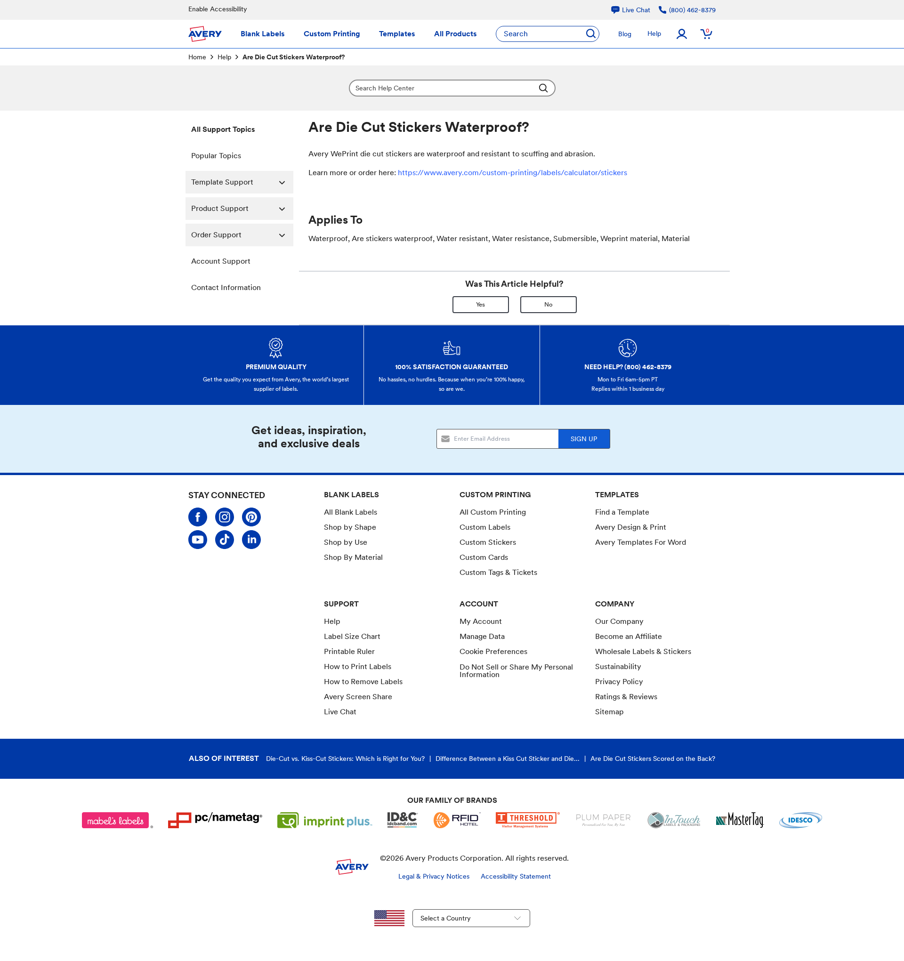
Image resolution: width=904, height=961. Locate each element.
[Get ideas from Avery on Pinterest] (251, 517)
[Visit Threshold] (528, 820)
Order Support (216, 234)
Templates (397, 33)
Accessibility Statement (516, 876)
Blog (624, 34)
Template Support (222, 182)
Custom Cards (484, 557)
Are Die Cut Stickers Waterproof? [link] (293, 57)
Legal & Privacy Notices (433, 876)
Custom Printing (332, 33)
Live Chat (340, 712)
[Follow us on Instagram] (224, 517)
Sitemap (609, 711)
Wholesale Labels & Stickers (643, 651)
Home (197, 57)
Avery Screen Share (358, 696)
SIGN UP (584, 439)
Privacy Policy (619, 681)
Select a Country (445, 918)
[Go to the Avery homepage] (205, 34)
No (548, 304)
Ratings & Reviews (626, 696)
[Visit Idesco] (800, 820)
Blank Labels (263, 33)
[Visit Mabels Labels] (117, 820)
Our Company (619, 621)
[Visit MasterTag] (740, 820)
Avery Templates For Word (640, 542)
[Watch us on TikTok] (224, 539)
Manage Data (482, 636)
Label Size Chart (352, 636)
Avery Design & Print (630, 527)
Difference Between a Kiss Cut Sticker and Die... (508, 758)
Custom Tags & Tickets (498, 572)
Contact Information (226, 287)
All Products (455, 33)
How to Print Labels (357, 666)
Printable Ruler (349, 651)
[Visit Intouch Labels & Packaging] (674, 820)
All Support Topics (223, 129)
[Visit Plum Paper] (603, 820)
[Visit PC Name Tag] (215, 820)
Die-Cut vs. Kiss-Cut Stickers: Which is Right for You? (345, 758)
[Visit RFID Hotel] (457, 820)
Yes (480, 304)
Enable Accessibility (217, 9)
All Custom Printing (493, 512)
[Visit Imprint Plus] (324, 820)
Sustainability (618, 666)
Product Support (220, 208)
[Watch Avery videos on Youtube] (197, 539)
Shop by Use (345, 542)
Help (654, 33)
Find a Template (622, 512)
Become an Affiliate (628, 636)
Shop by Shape (350, 527)
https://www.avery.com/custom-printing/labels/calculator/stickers (512, 172)
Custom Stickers (488, 542)
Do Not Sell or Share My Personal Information (516, 670)
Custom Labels (485, 527)
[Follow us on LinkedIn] (251, 539)
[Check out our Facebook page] (197, 517)
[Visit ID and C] (403, 820)
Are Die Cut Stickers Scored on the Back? (652, 758)
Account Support (220, 261)
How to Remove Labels (363, 681)
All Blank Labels (350, 512)
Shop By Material (353, 557)
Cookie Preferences (493, 651)
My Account (481, 621)
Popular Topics (216, 155)
